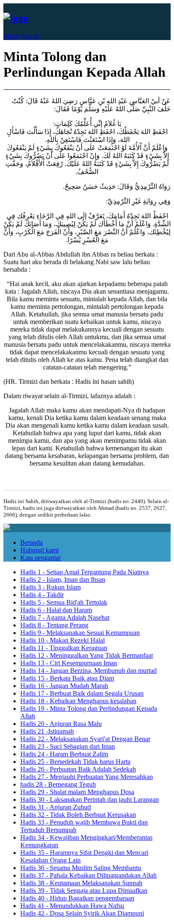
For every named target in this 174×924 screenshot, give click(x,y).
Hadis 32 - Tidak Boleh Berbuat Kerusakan (78, 814)
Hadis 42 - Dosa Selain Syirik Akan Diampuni (82, 913)
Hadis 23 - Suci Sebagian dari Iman (67, 746)
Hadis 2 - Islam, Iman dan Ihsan (62, 579)
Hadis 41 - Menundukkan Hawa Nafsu (72, 905)
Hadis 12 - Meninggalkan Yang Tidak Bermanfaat (86, 655)
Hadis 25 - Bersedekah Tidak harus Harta (75, 761)
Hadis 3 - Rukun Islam (50, 587)
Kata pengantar (40, 557)
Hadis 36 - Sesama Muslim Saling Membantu (80, 867)
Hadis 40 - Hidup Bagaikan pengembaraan (77, 898)
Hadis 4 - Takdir (42, 594)
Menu (11, 36)
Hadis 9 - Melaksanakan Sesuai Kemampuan (80, 632)
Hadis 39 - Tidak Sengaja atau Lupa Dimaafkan (83, 890)
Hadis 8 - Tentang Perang (54, 625)
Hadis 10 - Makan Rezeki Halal (62, 640)
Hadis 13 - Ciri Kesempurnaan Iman (68, 663)
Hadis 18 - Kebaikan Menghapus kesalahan (78, 700)
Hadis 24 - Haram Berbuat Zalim (64, 754)
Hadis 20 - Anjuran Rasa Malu (61, 723)
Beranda (31, 542)
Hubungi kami (39, 550)
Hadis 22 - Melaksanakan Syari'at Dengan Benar (85, 738)
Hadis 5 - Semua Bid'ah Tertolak (63, 602)
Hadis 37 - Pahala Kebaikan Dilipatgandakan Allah (88, 875)
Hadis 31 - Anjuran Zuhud (55, 807)
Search (30, 36)
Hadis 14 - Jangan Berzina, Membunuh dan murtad (88, 670)
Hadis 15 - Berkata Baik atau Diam (67, 678)
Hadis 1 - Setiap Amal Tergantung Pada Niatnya (84, 572)
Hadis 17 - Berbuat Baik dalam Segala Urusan (82, 693)
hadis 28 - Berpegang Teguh (58, 784)
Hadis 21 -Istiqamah (47, 731)
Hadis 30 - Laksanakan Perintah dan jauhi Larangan (89, 799)
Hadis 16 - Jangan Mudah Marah (64, 685)
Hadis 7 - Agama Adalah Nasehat (64, 617)
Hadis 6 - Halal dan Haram (56, 609)
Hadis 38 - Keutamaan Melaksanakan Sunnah (81, 883)
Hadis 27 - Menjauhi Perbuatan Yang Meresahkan (86, 776)
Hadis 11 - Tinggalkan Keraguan (63, 647)
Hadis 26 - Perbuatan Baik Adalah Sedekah (78, 769)
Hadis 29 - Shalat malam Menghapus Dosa (77, 791)
